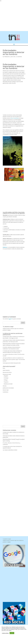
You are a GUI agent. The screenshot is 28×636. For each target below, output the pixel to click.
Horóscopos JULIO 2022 (8, 363)
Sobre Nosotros (6, 370)
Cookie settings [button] (5, 633)
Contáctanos (5, 392)
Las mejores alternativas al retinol (10, 354)
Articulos (4, 386)
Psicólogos (6, 378)
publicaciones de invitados (8, 388)
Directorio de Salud (7, 374)
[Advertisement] (14, 16)
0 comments (19, 56)
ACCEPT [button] (11, 633)
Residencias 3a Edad (8, 384)
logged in (10, 318)
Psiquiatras (6, 382)
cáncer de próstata (14, 118)
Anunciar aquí (5, 390)
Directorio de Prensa (7, 372)
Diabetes (5, 247)
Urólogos (6, 380)
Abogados (6, 375)
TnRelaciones (7, 56)
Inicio (4, 368)
